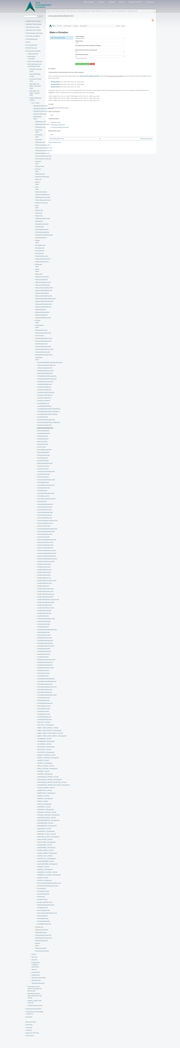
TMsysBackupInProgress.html (37, 338)
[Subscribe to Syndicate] (153, 20)
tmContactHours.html (38, 891)
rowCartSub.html (38, 501)
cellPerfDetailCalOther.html (38, 373)
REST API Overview (31, 48)
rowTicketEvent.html (38, 676)
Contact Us (122, 2)
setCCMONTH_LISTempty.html (38, 747)
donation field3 (55, 87)
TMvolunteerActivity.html (37, 951)
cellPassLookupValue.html (38, 368)
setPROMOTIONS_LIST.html (38, 823)
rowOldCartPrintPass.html (38, 605)
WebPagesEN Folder (37, 118)
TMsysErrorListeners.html (37, 111)
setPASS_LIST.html (38, 801)
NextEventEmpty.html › (146, 138)
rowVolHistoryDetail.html (38, 717)
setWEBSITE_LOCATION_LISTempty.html (38, 875)
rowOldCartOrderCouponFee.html (38, 580)
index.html (34, 960)
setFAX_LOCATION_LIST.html (38, 766)
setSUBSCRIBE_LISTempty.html (38, 847)
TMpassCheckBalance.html (37, 282)
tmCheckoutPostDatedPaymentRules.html (38, 883)
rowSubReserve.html (38, 670)
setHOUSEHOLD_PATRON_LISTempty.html (38, 779)
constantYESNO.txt (38, 417)
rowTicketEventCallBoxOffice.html (38, 681)
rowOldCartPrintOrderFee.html (38, 602)
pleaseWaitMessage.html (38, 449)
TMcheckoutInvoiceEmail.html (37, 150)
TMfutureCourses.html (37, 203)
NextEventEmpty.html (38, 430)
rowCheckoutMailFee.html (38, 518)
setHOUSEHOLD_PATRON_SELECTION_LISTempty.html (38, 785)
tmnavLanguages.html (38, 910)
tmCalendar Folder (37, 131)
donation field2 (55, 84)
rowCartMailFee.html (38, 482)
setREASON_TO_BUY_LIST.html (38, 834)
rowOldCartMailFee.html (38, 578)
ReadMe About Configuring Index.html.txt (35, 965)
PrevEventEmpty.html (38, 452)
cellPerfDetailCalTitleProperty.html (38, 379)
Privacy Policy (150, 2)
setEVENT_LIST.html (38, 760)
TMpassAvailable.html (37, 279)
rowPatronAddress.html (38, 621)
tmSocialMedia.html (38, 918)
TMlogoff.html (37, 221)
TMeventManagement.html (37, 200)
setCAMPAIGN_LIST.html (38, 738)
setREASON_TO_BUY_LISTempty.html (38, 837)
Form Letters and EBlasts (33, 36)
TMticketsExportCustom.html (37, 935)
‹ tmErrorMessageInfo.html (56, 138)
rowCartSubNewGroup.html (38, 504)
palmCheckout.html (38, 444)
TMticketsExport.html (37, 932)
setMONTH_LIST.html (38, 796)
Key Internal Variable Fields (35, 80)
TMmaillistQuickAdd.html (37, 232)
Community (111, 2)
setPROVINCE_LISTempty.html (38, 831)
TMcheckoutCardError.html (37, 145)
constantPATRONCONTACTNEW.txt (38, 414)
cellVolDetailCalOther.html (38, 384)
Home (49, 11)
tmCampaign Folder (37, 136)
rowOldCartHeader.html (38, 575)
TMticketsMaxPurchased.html (37, 938)
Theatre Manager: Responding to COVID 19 (34, 1013)
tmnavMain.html (37, 248)
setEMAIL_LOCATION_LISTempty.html (38, 758)
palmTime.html (38, 447)
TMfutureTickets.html (37, 192)
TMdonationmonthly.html (37, 176)
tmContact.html (38, 888)
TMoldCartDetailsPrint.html (37, 259)
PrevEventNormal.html (38, 455)
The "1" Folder (35, 103)
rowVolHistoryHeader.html (38, 719)
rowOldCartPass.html (38, 586)
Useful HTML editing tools (35, 61)
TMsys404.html (37, 335)
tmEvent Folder (37, 183)
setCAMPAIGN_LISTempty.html (38, 741)
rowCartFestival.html (38, 477)
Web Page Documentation (33, 51)
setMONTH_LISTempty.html (38, 798)
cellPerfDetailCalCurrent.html (38, 370)
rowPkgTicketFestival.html (38, 638)
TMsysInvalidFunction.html (37, 352)
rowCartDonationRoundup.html (38, 419)
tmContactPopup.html (38, 894)
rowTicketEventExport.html (38, 684)
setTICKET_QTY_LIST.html (38, 856)
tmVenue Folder (37, 944)
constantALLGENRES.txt (38, 390)
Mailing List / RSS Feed (135, 2)
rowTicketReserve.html (38, 708)
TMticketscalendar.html (37, 930)
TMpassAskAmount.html (37, 277)
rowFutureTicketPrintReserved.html (38, 559)
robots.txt (34, 969)
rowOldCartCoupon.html (38, 564)
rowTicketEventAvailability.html (38, 678)
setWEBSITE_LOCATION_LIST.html (38, 872)
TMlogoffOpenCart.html (37, 224)
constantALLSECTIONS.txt (38, 395)
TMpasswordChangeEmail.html (37, 288)
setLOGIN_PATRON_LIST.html (38, 787)
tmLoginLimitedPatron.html (38, 902)
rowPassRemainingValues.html (38, 618)
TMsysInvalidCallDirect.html (37, 346)
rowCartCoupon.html (38, 466)
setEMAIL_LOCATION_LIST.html (38, 755)
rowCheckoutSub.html (38, 537)
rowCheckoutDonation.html (38, 512)
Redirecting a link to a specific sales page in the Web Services (35, 989)
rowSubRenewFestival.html (38, 662)
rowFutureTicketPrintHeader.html (38, 556)
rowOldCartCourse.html (38, 567)
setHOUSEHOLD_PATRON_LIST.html (38, 777)
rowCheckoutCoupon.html (38, 507)
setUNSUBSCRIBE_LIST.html (38, 861)
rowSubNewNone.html (38, 654)
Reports (28, 42)
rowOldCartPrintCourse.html (38, 591)
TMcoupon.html (37, 166)
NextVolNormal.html (38, 439)
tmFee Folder (37, 188)
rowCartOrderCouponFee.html (38, 485)
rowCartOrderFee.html (38, 488)
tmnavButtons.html (38, 907)
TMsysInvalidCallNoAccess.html (37, 349)
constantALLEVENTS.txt (38, 387)
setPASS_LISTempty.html (38, 804)
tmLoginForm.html (38, 899)
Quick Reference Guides (33, 27)
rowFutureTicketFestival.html (38, 545)
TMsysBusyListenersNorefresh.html (37, 108)
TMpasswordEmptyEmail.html (37, 290)
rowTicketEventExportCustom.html (38, 687)
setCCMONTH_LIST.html (38, 744)
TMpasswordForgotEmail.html (37, 296)
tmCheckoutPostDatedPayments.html (38, 886)
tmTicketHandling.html (38, 921)
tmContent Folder (37, 162)
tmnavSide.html (37, 250)
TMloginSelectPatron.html (37, 218)
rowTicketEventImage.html (38, 689)
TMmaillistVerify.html (37, 237)
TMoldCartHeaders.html (37, 261)
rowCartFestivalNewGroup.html (38, 480)
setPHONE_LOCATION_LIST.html (38, 812)
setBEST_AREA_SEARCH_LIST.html (38, 728)
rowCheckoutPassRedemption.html (38, 529)
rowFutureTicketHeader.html (38, 548)
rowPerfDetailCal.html (38, 632)
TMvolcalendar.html (37, 948)
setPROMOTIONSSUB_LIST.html (38, 817)
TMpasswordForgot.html (37, 293)
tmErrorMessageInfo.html (38, 425)
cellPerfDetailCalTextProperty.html (38, 376)
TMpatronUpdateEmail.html (37, 318)
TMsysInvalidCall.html (37, 344)
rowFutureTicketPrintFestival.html (38, 553)
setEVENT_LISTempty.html (38, 763)
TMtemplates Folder (37, 358)
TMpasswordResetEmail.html (37, 304)
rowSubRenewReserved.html (38, 668)
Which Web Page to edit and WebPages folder (34, 65)
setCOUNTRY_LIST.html (38, 749)
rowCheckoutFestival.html (38, 515)
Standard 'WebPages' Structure (36, 99)
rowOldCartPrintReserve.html (38, 608)
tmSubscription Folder (37, 326)
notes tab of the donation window (89, 76)
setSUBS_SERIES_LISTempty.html (38, 853)
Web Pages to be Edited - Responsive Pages (35, 86)
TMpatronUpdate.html (37, 315)
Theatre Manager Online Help (34, 33)
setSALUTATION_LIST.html (38, 839)
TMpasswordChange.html (37, 285)
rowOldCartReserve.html (38, 613)
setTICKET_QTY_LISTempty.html (38, 858)
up (100, 138)
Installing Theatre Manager (33, 21)
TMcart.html (37, 139)
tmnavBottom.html (37, 245)
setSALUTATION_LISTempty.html (38, 842)
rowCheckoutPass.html (38, 526)
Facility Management (32, 39)
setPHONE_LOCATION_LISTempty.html (38, 815)
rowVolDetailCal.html (38, 711)
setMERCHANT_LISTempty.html (38, 793)
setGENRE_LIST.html (38, 771)
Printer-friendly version (54, 142)
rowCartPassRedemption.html (38, 493)
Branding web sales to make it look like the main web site (35, 996)
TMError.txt (37, 179)
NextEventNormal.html (38, 433)
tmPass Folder (37, 270)
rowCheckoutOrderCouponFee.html (38, 520)
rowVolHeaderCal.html (38, 714)
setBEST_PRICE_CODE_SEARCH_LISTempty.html (38, 736)
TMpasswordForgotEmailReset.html (37, 298)
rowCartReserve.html (38, 496)
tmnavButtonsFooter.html (38, 924)
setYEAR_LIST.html (38, 877)
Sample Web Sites (33, 54)
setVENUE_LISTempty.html (38, 869)
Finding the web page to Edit (36, 70)
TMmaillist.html (37, 227)
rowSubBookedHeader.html (38, 643)
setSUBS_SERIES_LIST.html (38, 850)
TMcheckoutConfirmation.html (37, 148)
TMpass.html (37, 274)
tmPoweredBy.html (38, 916)
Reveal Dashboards (31, 45)
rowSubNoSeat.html (38, 657)
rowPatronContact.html (38, 624)
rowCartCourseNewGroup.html (38, 471)
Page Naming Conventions (31, 58)
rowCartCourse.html (38, 469)
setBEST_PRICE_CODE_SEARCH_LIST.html (38, 733)
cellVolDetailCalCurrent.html (38, 381)
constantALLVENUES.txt (38, 398)
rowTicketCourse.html (38, 673)
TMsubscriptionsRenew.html (37, 333)
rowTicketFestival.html (38, 697)
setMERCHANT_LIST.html (38, 790)
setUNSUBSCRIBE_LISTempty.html (38, 864)
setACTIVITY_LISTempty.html (38, 725)
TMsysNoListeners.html (37, 114)
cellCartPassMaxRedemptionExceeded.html (38, 362)
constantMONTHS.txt (38, 403)
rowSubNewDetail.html (38, 648)
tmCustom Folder (37, 170)
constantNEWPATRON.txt (38, 406)
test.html (33, 954)
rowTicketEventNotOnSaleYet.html (38, 695)
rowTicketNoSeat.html (38, 700)
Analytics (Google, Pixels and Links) (35, 1002)
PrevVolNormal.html (38, 460)
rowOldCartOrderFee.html (38, 583)
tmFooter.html (38, 896)
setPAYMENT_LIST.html (38, 807)
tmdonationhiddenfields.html (38, 428)
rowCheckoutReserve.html (38, 534)
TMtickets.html (37, 927)
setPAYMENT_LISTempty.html (38, 809)
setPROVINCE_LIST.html (38, 828)
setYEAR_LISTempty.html (38, 880)
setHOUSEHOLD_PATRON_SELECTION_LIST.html (38, 782)
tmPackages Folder (37, 265)
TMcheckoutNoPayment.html (37, 156)
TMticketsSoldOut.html (37, 940)
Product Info (101, 2)
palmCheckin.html (38, 441)
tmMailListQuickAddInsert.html (38, 905)
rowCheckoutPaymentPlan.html (38, 531)
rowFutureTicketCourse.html (38, 542)
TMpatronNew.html (37, 309)
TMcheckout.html (37, 142)
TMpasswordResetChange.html (37, 301)
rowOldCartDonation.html (38, 569)
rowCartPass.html (38, 490)
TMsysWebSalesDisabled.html (37, 355)
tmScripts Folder (37, 321)
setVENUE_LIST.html (38, 867)
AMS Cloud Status (89, 2)
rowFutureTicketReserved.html (38, 561)
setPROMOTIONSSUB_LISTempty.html (38, 820)
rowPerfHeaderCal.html (38, 635)
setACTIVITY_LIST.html (38, 722)
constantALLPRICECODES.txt (38, 392)
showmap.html (35, 972)
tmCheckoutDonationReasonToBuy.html (38, 422)
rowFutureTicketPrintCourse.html (38, 550)
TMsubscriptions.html (37, 330)
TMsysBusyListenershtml (36, 977)
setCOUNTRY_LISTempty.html (38, 752)
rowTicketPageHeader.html (38, 703)
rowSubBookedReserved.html (38, 646)
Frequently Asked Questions (34, 1009)
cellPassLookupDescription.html (38, 365)
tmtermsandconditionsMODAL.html (38, 913)
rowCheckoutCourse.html (38, 509)
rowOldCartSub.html (38, 616)
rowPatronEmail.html (38, 627)
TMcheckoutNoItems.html (37, 153)
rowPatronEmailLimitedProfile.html (38, 629)
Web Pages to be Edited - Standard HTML (34, 93)
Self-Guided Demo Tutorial (33, 30)
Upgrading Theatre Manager (34, 24)
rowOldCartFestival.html (38, 572)
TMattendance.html (37, 121)
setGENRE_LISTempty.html (38, 774)
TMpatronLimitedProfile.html (37, 307)
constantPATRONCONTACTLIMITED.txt (38, 411)
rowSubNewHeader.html (38, 651)
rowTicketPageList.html (38, 706)
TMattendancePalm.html (37, 124)
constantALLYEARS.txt (38, 400)
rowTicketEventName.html (38, 692)
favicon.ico (34, 957)
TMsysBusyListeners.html (37, 106)
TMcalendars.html (37, 127)
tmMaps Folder (37, 241)
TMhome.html (37, 210)
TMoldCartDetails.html (37, 256)
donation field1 (55, 82)
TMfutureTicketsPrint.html (37, 194)
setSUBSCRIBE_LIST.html (38, 845)
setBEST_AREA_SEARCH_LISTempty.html (38, 730)
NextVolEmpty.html (38, 436)
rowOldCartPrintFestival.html (38, 597)
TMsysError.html (36, 980)
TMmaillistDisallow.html (37, 229)
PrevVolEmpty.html (38, 458)
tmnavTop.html (37, 253)
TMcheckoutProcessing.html (37, 159)
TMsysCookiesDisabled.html (37, 341)
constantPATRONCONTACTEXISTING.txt (38, 409)
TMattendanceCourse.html (37, 197)
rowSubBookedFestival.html (38, 640)
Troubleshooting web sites (35, 1005)
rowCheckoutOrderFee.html (38, 523)
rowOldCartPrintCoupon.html (38, 589)
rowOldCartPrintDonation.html (38, 594)
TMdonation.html (37, 174)
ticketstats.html (35, 975)
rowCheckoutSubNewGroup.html (38, 539)
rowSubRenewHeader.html (38, 665)
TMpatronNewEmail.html (37, 312)
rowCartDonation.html (38, 474)
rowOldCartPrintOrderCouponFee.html (38, 599)
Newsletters (29, 1017)
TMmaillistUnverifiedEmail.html (37, 235)
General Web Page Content (35, 75)
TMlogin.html (37, 216)
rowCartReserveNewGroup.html (38, 499)
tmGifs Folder (37, 206)
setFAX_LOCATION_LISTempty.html (38, 768)
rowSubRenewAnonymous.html (38, 659)
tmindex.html (37, 213)
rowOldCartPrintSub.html (38, 610)
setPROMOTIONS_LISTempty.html (38, 826)
